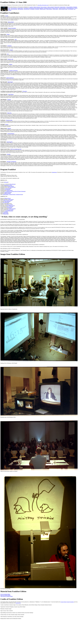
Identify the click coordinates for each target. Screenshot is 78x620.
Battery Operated (37, 7)
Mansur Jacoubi (55, 8)
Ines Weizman (12, 184)
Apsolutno (31, 7)
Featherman (9, 45)
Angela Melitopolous (70, 8)
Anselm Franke (20, 8)
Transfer (6, 15)
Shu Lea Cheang (44, 7)
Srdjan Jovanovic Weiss (63, 9)
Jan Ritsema (32, 9)
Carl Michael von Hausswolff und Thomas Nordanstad (33, 8)
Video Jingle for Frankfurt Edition (6, 596)
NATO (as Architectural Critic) (16, 149)
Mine (16, 39)
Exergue (6, 124)
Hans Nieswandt (14, 9)
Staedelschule (54, 172)
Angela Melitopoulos (9, 210)
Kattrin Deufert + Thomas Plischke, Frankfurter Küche (13, 194)
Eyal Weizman (70, 9)
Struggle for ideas (9, 120)
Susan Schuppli (49, 9)
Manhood (9, 128)
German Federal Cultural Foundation (67, 601)
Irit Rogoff (37, 9)
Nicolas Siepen (55, 9)
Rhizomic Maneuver (10, 77)
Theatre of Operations (12, 28)
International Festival (48, 8)
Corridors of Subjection (13, 70)
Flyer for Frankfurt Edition (5, 594)
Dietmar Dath (56, 7)
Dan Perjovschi (27, 9)
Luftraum (10, 64)
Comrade (11, 49)
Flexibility (8, 154)
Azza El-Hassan (14, 8)
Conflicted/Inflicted (10, 133)
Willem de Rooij (43, 9)
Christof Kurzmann (62, 8)
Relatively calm (10, 59)
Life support (24, 91)
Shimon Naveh (11, 205)
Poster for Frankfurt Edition (5, 595)
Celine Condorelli (50, 7)
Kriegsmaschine (10, 141)
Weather (8, 34)
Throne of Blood (11, 21)
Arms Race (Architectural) (11, 161)
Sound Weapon (11, 94)
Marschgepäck (10, 81)
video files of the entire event (43, 5)
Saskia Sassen (10, 199)
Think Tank (9, 112)
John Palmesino (20, 9)
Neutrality (9, 99)
